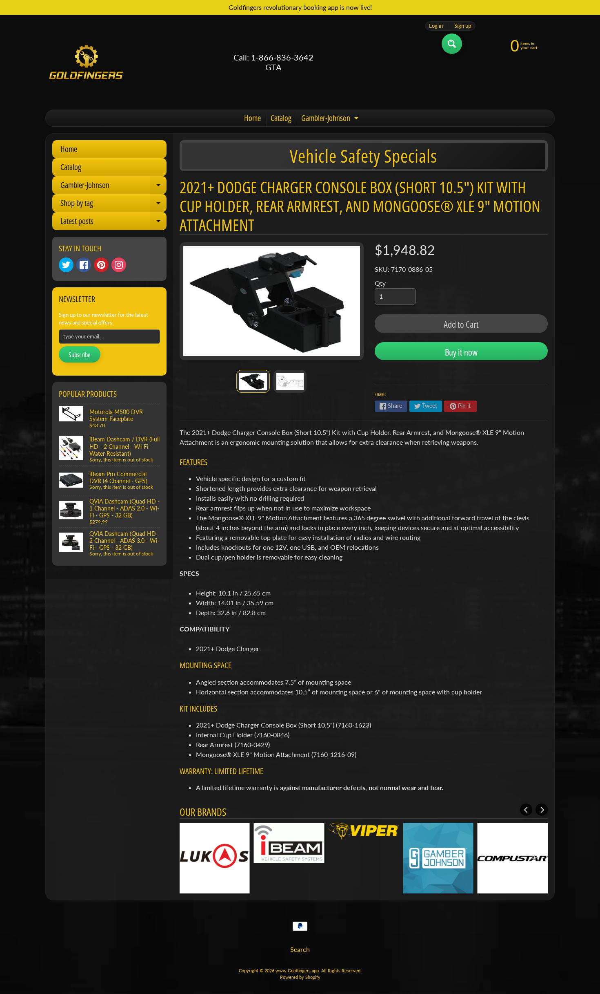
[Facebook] (83, 264)
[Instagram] (118, 264)
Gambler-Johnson (330, 119)
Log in (436, 26)
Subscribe (80, 354)
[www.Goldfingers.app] (86, 62)
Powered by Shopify (300, 977)
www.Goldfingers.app (297, 970)
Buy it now (461, 352)
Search (300, 949)
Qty (380, 283)
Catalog (281, 117)
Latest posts (113, 222)
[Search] (452, 44)
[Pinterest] (101, 264)
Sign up (462, 26)
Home (252, 117)
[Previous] (526, 810)
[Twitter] (66, 264)
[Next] (542, 810)
